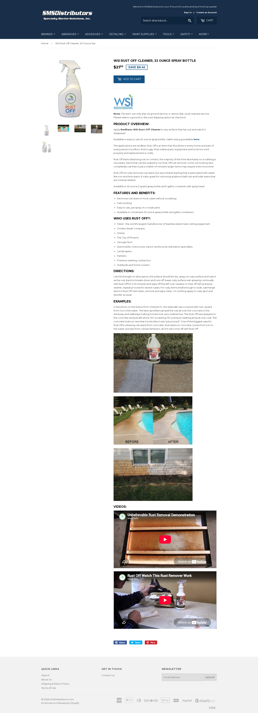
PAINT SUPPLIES (143, 34)
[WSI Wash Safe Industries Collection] (123, 108)
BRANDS (47, 34)
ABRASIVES (69, 34)
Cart (209, 20)
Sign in (188, 12)
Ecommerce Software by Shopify (60, 703)
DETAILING (116, 34)
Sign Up (210, 677)
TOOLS (167, 34)
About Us (46, 679)
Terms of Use (48, 688)
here (196, 139)
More (203, 34)
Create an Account (206, 12)
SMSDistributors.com (62, 699)
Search (45, 675)
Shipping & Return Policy (55, 683)
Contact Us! (108, 675)
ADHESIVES (93, 34)
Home (44, 43)
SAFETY (185, 34)
